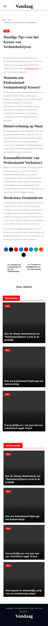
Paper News (34, 608)
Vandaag (24, 6)
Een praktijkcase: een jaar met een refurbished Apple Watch (23, 427)
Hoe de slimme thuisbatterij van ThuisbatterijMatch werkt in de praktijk (21, 336)
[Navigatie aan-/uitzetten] (5, 6)
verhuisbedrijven (31, 68)
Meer (6, 31)
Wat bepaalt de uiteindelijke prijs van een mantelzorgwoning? (23, 592)
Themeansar (23, 612)
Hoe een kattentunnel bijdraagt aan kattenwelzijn (22, 518)
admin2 (27, 286)
